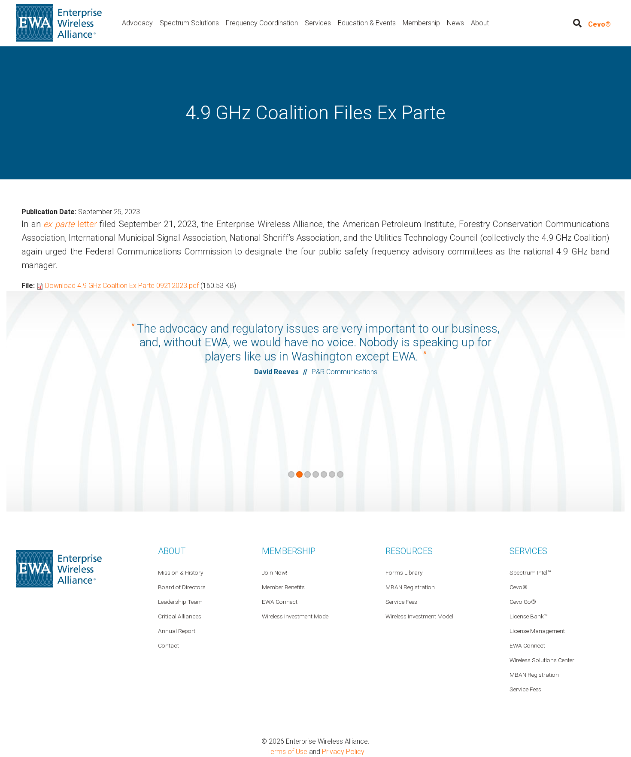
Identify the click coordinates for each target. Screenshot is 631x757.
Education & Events (367, 23)
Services (318, 23)
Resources (409, 551)
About (480, 23)
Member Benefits (283, 587)
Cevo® (599, 24)
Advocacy (137, 23)
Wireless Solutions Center (542, 660)
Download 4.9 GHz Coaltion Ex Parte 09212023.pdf (122, 286)
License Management (537, 630)
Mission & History (180, 572)
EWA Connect (527, 645)
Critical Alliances (179, 616)
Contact (168, 645)
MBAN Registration (534, 674)
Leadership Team (180, 601)
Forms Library (403, 572)
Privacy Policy (343, 752)
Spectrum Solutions (189, 23)
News (455, 23)
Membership (421, 23)
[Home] (59, 22)
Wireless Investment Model (419, 616)
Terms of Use (287, 752)
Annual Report (176, 630)
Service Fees (525, 689)
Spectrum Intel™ (530, 572)
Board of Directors (182, 587)
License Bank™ (528, 616)
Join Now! (274, 572)
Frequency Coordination (262, 23)
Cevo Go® (523, 601)
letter (70, 224)
